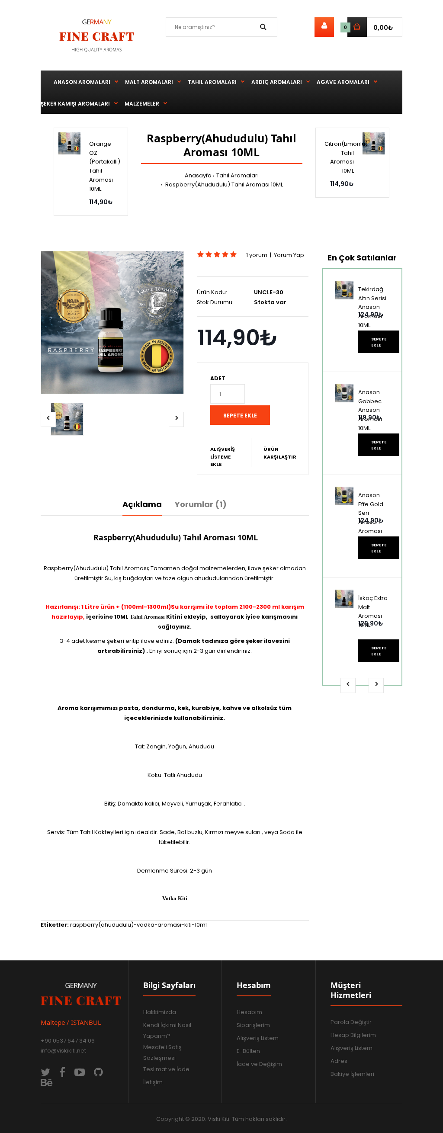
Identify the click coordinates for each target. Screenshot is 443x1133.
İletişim (153, 1082)
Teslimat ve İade (166, 1069)
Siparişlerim (253, 1025)
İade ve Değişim (259, 1064)
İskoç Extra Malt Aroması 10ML (373, 611)
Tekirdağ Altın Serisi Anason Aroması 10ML (372, 307)
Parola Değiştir (351, 1022)
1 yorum (256, 255)
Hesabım (249, 1012)
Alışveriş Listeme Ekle (222, 457)
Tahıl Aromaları (237, 175)
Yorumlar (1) (201, 504)
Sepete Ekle (378, 342)
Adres (339, 1061)
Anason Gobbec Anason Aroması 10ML (370, 410)
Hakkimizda (159, 1012)
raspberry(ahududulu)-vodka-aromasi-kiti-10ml (138, 925)
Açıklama (142, 504)
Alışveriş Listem (258, 1038)
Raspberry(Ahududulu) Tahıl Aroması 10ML (223, 184)
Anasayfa (198, 175)
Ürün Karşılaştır (279, 453)
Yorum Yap (289, 255)
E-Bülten (248, 1051)
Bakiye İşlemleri (352, 1074)
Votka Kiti (174, 898)
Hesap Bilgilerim (353, 1035)
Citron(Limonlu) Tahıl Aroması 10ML (346, 157)
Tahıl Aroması (147, 616)
